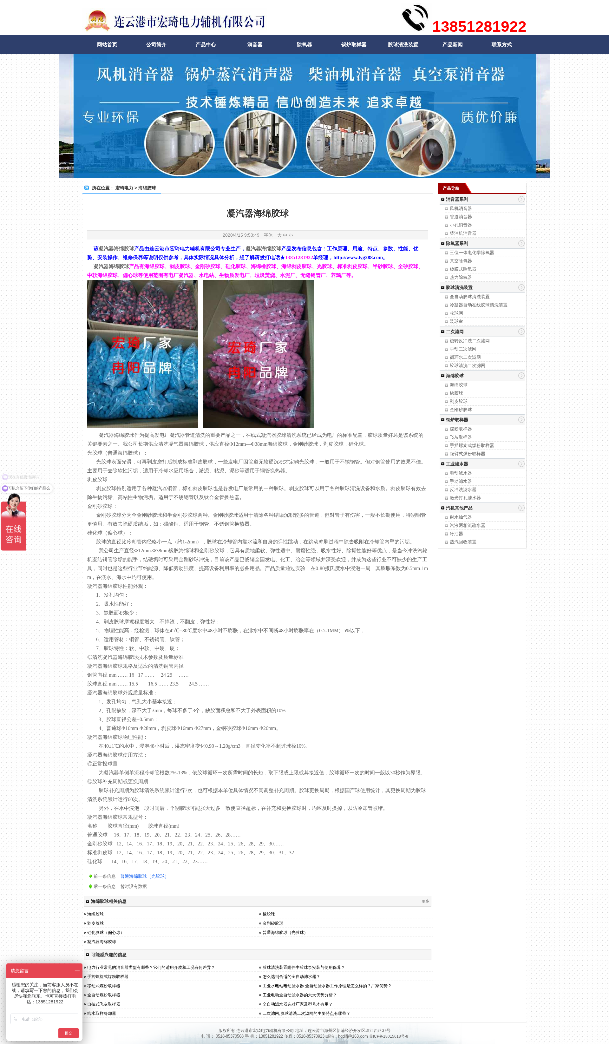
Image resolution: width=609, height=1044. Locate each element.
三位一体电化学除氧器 (472, 252)
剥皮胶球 (459, 401)
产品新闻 (452, 44)
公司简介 (156, 44)
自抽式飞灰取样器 (103, 1004)
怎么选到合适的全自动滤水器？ (291, 976)
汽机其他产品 (459, 507)
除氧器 (304, 44)
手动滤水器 (461, 481)
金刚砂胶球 (461, 409)
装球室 (456, 321)
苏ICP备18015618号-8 (388, 1036)
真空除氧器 (461, 260)
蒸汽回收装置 (463, 541)
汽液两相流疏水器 (467, 525)
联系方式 (502, 44)
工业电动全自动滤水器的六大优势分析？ (300, 995)
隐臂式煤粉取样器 (467, 453)
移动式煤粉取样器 (103, 985)
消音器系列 (457, 199)
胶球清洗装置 (403, 44)
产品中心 (206, 44)
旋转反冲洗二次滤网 (470, 340)
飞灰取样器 (461, 437)
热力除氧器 (461, 277)
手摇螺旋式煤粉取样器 (472, 445)
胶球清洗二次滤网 (467, 365)
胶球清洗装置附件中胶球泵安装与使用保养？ (304, 967)
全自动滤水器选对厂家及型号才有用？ (298, 1004)
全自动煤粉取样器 (103, 995)
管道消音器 (461, 216)
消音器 (255, 44)
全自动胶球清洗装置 (470, 296)
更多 (425, 901)
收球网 (456, 313)
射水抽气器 (461, 517)
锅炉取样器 (354, 44)
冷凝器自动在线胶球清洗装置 (479, 304)
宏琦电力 (124, 187)
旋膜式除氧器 (463, 269)
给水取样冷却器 (101, 1013)
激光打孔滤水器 (465, 497)
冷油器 (456, 533)
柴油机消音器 (463, 233)
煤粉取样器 (461, 428)
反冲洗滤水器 (463, 489)
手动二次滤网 (463, 348)
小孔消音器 (461, 224)
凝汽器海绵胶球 (101, 941)
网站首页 (107, 44)
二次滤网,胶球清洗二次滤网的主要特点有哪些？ (306, 1013)
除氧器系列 (457, 243)
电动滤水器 (461, 473)
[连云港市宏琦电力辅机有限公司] (174, 30)
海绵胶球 (455, 375)
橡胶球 (456, 393)
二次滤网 (455, 331)
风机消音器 (461, 208)
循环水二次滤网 (465, 357)
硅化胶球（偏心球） (105, 932)
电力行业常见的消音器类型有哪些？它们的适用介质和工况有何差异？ (151, 967)
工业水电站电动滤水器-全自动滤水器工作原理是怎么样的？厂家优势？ (327, 985)
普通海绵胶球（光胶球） (144, 876)
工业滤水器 (457, 463)
